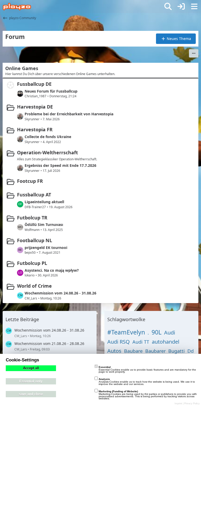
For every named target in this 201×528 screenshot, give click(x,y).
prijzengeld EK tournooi (46, 247)
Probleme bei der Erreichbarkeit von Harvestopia (69, 113)
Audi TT (140, 342)
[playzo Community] (17, 6)
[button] (193, 53)
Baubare (133, 351)
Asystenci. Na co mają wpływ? (52, 270)
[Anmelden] (181, 6)
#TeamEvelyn (126, 332)
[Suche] (168, 6)
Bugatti (176, 351)
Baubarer (155, 351)
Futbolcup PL (32, 263)
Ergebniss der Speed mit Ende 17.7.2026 (60, 165)
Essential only (30, 381)
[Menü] (194, 6)
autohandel (165, 341)
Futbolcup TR (32, 217)
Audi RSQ (118, 341)
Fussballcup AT (34, 194)
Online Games (21, 68)
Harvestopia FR (35, 129)
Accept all (31, 368)
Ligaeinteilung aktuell (44, 201)
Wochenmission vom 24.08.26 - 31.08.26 (60, 293)
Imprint (178, 403)
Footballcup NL (34, 240)
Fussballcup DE (34, 84)
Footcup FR (30, 181)
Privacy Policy (192, 403)
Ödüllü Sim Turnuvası (44, 224)
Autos (114, 350)
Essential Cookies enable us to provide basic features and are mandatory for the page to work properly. (147, 369)
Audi (169, 332)
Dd (190, 351)
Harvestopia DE (35, 107)
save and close (31, 394)
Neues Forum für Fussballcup (51, 91)
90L (156, 332)
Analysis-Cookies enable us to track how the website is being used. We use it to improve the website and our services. (147, 381)
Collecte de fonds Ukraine (48, 136)
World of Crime (34, 286)
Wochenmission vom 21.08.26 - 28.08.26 (49, 343)
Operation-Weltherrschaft (47, 152)
